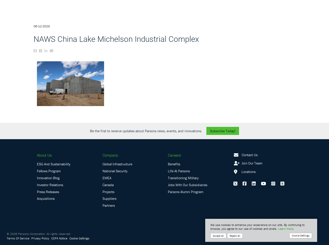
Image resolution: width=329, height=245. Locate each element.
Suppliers (109, 198)
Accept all (218, 235)
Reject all (235, 235)
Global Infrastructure (117, 164)
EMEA (107, 178)
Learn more (285, 229)
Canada (108, 185)
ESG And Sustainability (53, 164)
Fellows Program (49, 171)
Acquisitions (46, 198)
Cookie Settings (79, 238)
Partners (109, 205)
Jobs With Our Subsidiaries (187, 185)
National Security (115, 171)
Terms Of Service (18, 238)
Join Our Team (251, 163)
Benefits (174, 164)
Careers (174, 155)
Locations (248, 171)
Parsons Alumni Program (185, 192)
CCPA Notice (59, 238)
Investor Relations (50, 185)
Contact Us (250, 155)
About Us (44, 155)
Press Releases (48, 192)
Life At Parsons (179, 171)
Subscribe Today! (222, 131)
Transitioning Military (183, 178)
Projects (108, 192)
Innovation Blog (48, 178)
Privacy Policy (40, 238)
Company (110, 155)
